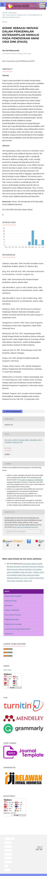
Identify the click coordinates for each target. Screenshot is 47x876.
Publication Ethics (12, 619)
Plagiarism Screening (13, 624)
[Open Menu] (2, 4)
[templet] (23, 758)
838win (7, 870)
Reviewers (9, 605)
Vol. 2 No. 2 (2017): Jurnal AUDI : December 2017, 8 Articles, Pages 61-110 (22, 16)
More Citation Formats (16, 531)
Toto (6, 866)
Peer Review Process (13, 615)
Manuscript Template (13, 596)
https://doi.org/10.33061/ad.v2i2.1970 (21, 61)
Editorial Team (11, 601)
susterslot (8, 846)
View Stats (7, 670)
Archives (12, 13)
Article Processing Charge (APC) (17, 629)
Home (4, 13)
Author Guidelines (12, 610)
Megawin (8, 862)
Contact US (9, 634)
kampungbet (9, 839)
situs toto (8, 843)
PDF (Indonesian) (13, 411)
